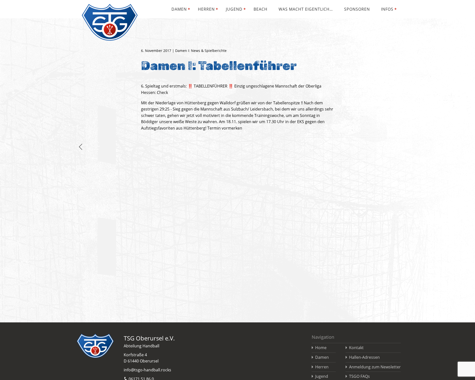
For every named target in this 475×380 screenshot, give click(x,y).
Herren (206, 9)
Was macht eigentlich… (306, 9)
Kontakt (356, 347)
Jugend (234, 9)
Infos (387, 9)
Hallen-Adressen (364, 357)
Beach (260, 9)
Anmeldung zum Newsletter (375, 367)
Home (321, 347)
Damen (179, 9)
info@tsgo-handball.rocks (147, 370)
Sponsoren (357, 9)
